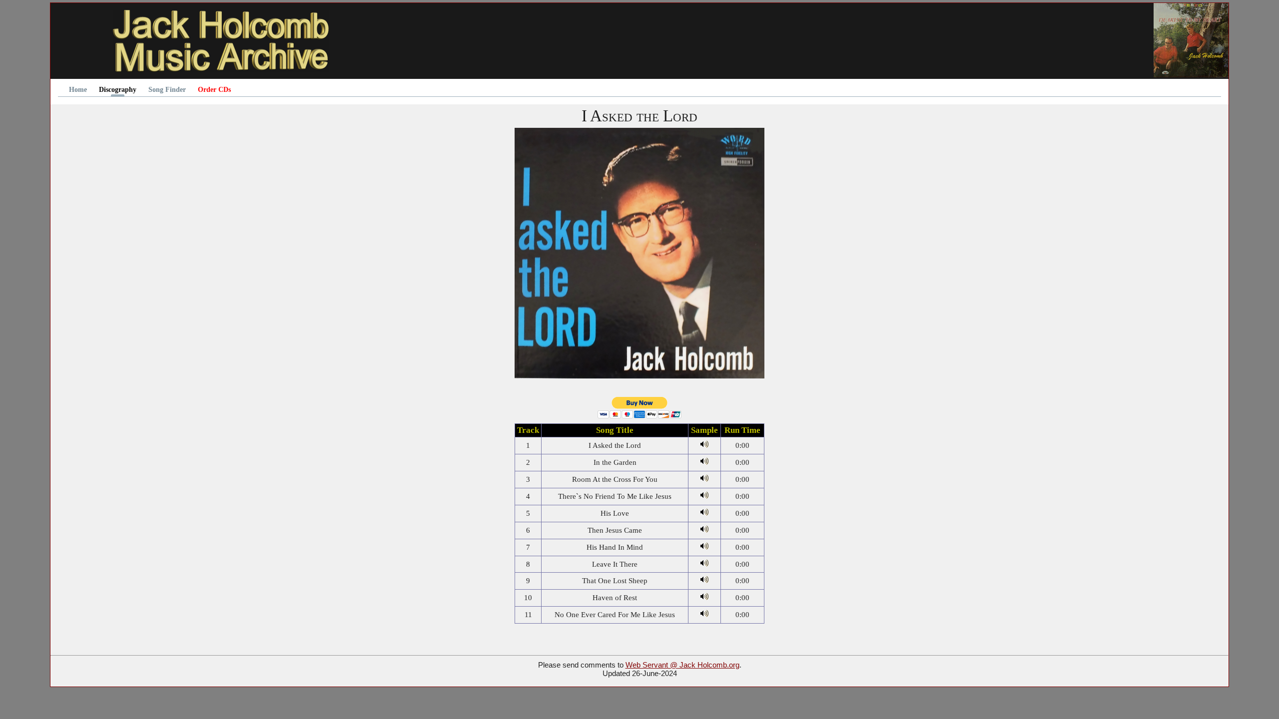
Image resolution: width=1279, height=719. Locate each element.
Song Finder (167, 89)
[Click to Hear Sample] (704, 445)
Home (78, 89)
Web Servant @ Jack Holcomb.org (682, 665)
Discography (117, 89)
